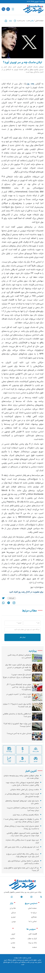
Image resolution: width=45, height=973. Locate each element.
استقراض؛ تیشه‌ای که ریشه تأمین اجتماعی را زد (19, 656)
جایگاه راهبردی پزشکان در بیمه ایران (26, 814)
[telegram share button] (8, 603)
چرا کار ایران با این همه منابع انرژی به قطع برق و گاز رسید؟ (21, 869)
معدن (13, 943)
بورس (14, 921)
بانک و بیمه (32, 943)
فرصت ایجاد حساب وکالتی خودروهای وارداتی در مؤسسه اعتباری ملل (22, 795)
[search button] (3, 9)
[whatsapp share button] (3, 603)
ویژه (13, 947)
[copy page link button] (10, 20)
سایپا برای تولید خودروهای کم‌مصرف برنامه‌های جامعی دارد (22, 802)
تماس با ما (33, 921)
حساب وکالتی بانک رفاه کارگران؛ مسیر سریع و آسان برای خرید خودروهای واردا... (22, 855)
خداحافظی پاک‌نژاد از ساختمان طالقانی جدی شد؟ (17, 715)
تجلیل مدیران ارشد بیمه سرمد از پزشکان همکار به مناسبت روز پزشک (21, 827)
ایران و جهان (32, 938)
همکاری (34, 917)
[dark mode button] (8, 9)
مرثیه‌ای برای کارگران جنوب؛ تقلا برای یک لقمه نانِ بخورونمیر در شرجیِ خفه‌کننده (18, 667)
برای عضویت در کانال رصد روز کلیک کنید (26, 592)
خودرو (13, 917)
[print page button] (5, 20)
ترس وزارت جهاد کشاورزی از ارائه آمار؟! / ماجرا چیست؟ (17, 725)
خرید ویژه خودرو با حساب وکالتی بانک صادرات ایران (22, 841)
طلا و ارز (13, 908)
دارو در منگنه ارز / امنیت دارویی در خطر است (18, 695)
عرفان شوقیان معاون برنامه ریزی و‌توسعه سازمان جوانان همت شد (21, 777)
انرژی (13, 934)
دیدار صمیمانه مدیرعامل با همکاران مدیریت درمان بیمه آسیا (23, 809)
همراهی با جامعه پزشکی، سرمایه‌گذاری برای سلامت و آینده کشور (23, 862)
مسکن (13, 912)
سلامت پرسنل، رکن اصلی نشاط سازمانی (24, 789)
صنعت (34, 947)
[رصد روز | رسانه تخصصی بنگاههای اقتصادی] (33, 9)
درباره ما (34, 912)
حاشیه (12, 938)
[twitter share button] (3, 598)
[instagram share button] (14, 603)
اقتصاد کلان (32, 934)
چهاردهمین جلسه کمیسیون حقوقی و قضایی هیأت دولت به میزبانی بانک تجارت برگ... (23, 834)
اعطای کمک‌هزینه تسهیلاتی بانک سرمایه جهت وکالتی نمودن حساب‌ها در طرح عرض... (22, 784)
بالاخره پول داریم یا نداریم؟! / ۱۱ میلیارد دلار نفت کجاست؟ (17, 705)
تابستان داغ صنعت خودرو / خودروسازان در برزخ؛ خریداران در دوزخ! (17, 676)
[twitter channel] (41, 897)
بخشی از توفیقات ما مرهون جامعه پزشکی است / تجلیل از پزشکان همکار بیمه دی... (21, 820)
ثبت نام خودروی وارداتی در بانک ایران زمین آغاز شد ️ (22, 848)
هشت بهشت (18, 958)
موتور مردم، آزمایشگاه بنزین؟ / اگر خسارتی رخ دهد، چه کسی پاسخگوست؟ (19, 687)
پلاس (32, 20)
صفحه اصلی (39, 20)
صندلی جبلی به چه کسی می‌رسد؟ (19, 733)
